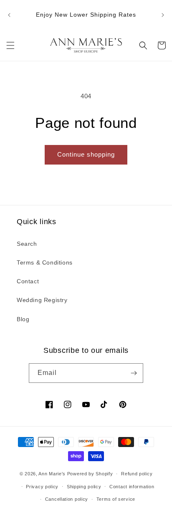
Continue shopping (86, 154)
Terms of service (115, 499)
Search (27, 243)
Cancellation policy (66, 499)
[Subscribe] (133, 373)
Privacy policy (42, 486)
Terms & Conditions (45, 262)
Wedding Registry (42, 300)
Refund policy (136, 473)
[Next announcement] (163, 15)
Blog (23, 319)
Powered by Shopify (90, 473)
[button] (10, 45)
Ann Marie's (52, 473)
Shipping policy (84, 486)
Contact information (131, 486)
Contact (28, 281)
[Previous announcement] (9, 15)
